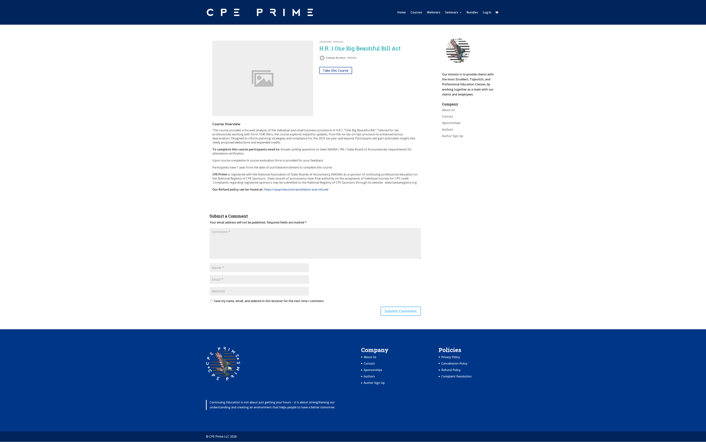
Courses (416, 12)
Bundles (472, 12)
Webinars (433, 12)
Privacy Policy (450, 357)
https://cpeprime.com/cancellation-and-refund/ (296, 189)
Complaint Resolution (456, 376)
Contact (447, 116)
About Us (448, 110)
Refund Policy (451, 370)
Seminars (451, 12)
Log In (487, 12)
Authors (447, 129)
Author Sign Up (452, 136)
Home (401, 12)
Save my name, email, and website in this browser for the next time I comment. (269, 301)
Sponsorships (451, 123)
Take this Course (335, 70)
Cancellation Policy (454, 363)
